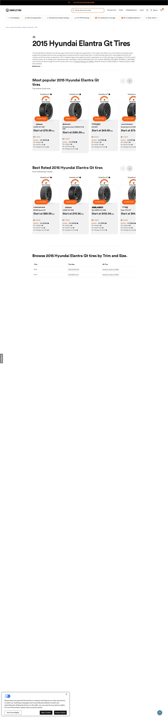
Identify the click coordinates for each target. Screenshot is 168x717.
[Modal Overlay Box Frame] (84, 2)
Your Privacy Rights (13, 712)
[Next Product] (130, 81)
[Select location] (147, 10)
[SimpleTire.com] (13, 10)
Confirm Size (41, 119)
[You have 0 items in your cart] (161, 10)
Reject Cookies (46, 712)
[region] (36, 704)
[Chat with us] (159, 712)
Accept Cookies (60, 712)
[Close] (66, 694)
